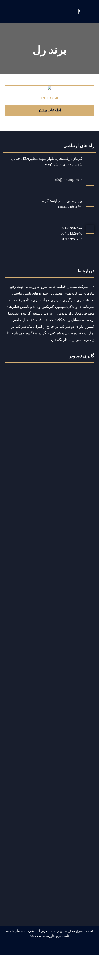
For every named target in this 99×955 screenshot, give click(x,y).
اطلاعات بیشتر (49, 110)
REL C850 (49, 98)
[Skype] (39, 948)
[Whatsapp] (60, 948)
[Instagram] (50, 948)
